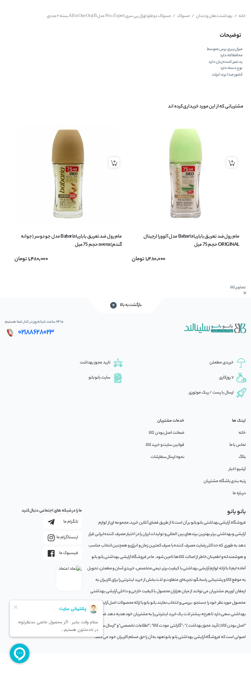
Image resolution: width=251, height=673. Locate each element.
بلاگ (242, 457)
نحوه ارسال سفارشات (167, 457)
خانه (240, 16)
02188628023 (36, 332)
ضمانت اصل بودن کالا (166, 432)
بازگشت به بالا (131, 305)
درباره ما (239, 493)
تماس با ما (237, 445)
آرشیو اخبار (237, 469)
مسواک (181, 16)
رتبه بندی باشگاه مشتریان (225, 481)
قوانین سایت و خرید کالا (165, 445)
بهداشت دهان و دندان (212, 16)
